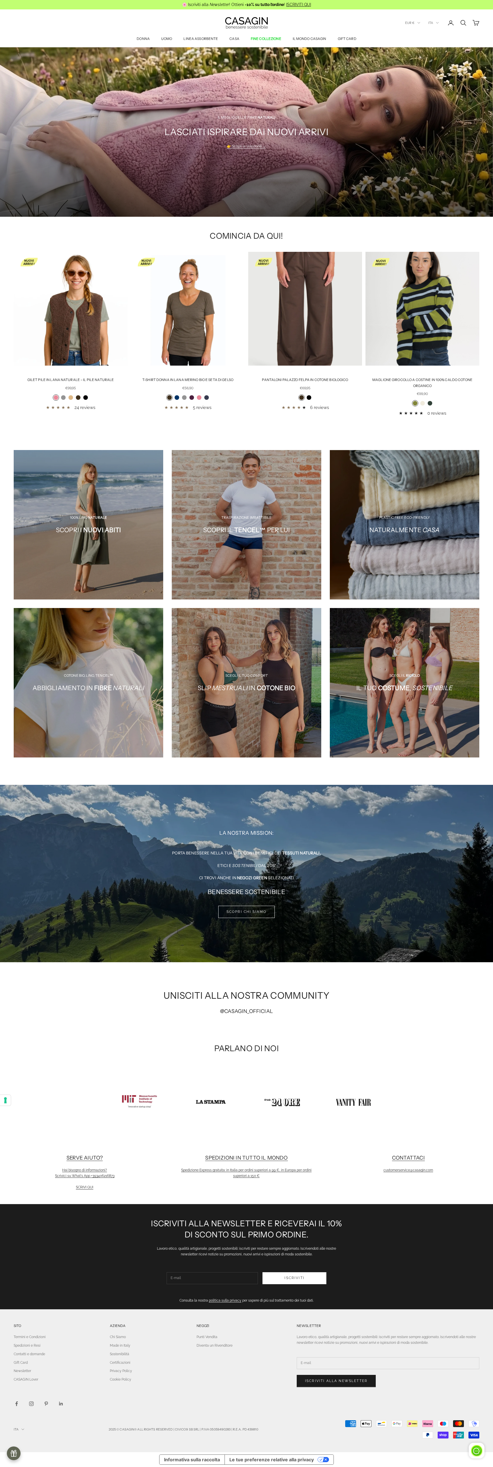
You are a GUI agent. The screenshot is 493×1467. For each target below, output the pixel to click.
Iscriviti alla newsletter (336, 1381)
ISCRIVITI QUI (298, 4)
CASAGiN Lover (26, 1379)
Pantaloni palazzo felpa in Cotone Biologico (305, 380)
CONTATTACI (408, 1158)
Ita (430, 23)
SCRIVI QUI (84, 1187)
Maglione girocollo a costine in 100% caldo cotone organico (422, 383)
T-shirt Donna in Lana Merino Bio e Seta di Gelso (187, 380)
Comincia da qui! (246, 236)
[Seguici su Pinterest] (46, 1404)
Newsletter (22, 1371)
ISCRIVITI (294, 1278)
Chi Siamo (118, 1337)
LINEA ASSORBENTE (200, 39)
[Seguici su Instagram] (31, 1404)
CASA (234, 39)
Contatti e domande (29, 1354)
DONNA (143, 39)
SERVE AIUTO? (84, 1158)
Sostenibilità (119, 1354)
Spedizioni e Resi (27, 1346)
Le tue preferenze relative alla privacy (271, 1459)
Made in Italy (120, 1346)
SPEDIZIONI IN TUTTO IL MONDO (246, 1158)
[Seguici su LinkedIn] (61, 1404)
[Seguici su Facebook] (16, 1404)
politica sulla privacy (225, 1300)
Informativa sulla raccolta (192, 1459)
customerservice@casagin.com (408, 1170)
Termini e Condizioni (30, 1337)
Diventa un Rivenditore (215, 1346)
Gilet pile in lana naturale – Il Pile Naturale (70, 380)
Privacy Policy (121, 1371)
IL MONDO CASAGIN (309, 39)
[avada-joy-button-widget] (14, 1453)
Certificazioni (120, 1363)
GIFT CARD (347, 39)
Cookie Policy (120, 1379)
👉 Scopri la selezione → (246, 146)
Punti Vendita (207, 1337)
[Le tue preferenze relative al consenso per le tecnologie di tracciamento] (5, 1100)
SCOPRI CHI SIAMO (247, 912)
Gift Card (21, 1363)
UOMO (166, 39)
